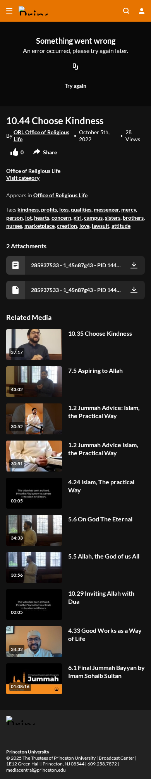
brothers (133, 217)
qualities (81, 209)
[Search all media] (126, 11)
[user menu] (142, 11)
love (84, 225)
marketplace (39, 225)
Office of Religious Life (60, 195)
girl (78, 217)
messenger (106, 209)
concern (61, 217)
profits (49, 209)
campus (93, 217)
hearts (41, 217)
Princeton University (27, 752)
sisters (112, 217)
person (14, 217)
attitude (121, 225)
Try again (75, 85)
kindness (28, 209)
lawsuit (100, 225)
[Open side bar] (9, 11)
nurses (14, 225)
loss (64, 209)
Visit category (22, 177)
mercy (128, 209)
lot (28, 217)
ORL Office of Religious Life (41, 135)
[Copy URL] (75, 67)
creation (67, 225)
